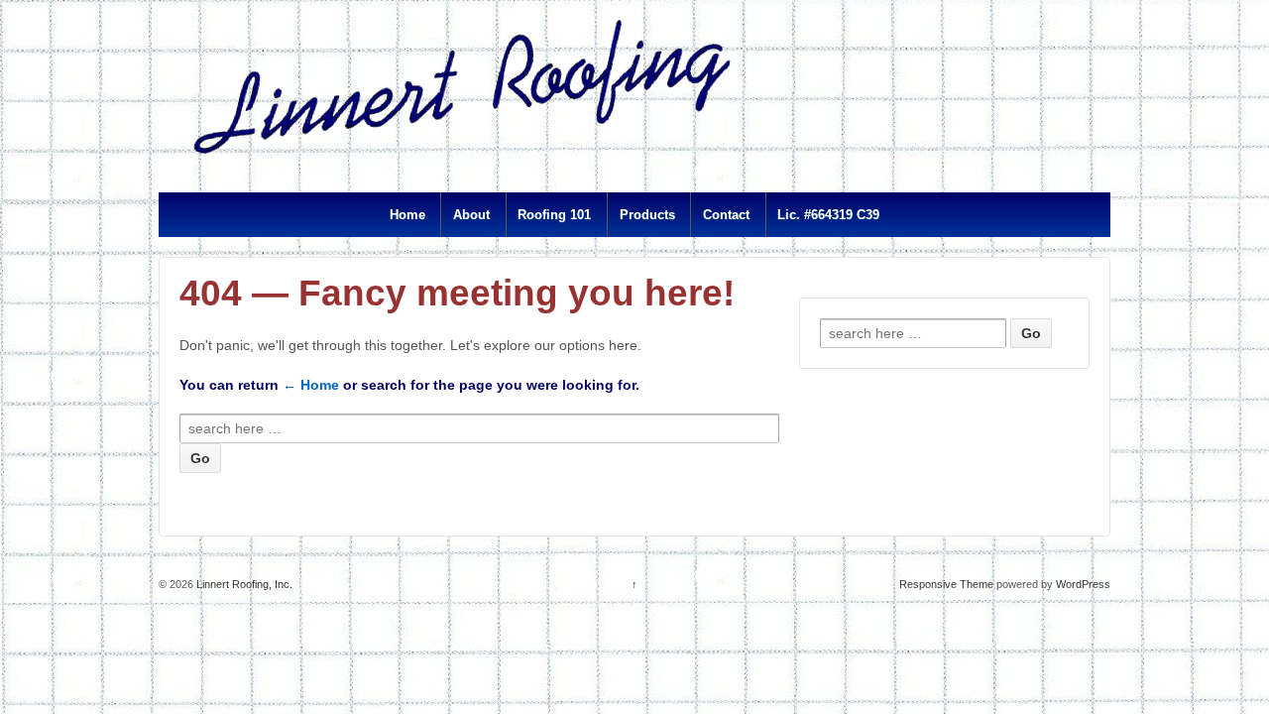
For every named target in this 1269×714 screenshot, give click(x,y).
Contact (726, 214)
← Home (311, 385)
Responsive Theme (946, 584)
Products (647, 214)
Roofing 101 (554, 214)
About (471, 214)
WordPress (1083, 584)
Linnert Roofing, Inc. (242, 584)
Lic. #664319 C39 (828, 214)
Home (407, 214)
